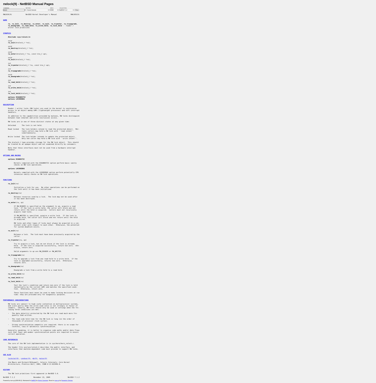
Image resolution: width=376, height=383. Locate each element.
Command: (6, 8)
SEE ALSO (7, 355)
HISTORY (6, 370)
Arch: (52, 8)
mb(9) (35, 358)
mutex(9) (43, 358)
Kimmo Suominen (43, 380)
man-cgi (57, 380)
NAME (5, 20)
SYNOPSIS (7, 33)
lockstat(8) (13, 358)
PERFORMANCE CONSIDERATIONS (16, 300)
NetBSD (33, 380)
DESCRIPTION (8, 105)
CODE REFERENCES (10, 340)
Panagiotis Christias (67, 380)
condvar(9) (26, 358)
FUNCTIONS (7, 180)
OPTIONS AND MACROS (12, 155)
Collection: (63, 8)
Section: (29, 8)
